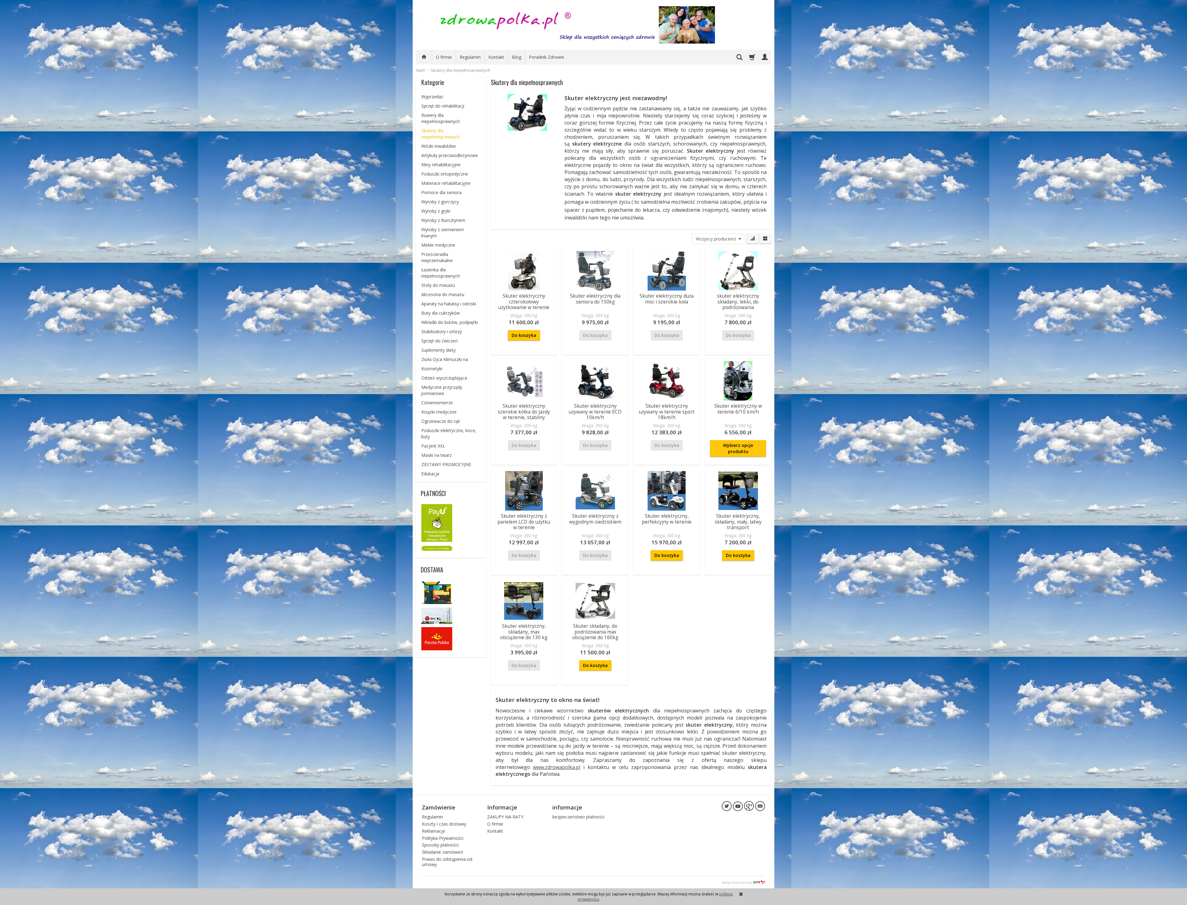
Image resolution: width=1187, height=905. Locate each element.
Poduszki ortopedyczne (444, 174)
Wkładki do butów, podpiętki (449, 322)
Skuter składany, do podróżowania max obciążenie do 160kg (595, 632)
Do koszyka (524, 335)
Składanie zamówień (442, 852)
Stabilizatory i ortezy (441, 331)
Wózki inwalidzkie (438, 146)
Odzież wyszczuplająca (444, 378)
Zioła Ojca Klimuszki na (444, 359)
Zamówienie (438, 807)
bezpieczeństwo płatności (578, 817)
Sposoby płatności (440, 845)
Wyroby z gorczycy (440, 202)
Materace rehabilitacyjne (445, 183)
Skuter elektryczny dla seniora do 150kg (595, 299)
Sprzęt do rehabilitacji (442, 106)
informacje (567, 807)
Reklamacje (433, 831)
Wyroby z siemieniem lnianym (442, 233)
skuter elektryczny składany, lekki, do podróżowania (738, 302)
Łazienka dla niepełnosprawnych (440, 273)
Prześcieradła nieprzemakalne (437, 257)
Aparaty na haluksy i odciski (448, 304)
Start (420, 70)
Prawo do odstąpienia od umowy (447, 861)
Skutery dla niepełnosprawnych (440, 134)
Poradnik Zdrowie (546, 57)
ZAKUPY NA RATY (505, 817)
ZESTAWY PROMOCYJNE (446, 464)
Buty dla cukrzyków (440, 313)
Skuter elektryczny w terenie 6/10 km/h (738, 409)
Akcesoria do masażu (442, 294)
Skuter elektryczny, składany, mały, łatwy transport (738, 522)
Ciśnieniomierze (437, 403)
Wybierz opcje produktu (738, 448)
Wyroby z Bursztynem (443, 220)
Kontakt (496, 57)
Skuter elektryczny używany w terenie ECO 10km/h (595, 412)
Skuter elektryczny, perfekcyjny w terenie (666, 519)
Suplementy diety (438, 350)
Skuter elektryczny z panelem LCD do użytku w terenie (523, 522)
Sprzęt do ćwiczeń (439, 341)
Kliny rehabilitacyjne (441, 165)
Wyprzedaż (432, 97)
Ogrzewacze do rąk (440, 421)
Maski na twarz (436, 455)
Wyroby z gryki (435, 211)
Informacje (502, 807)
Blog (516, 57)
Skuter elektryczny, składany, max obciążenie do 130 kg (523, 632)
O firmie (444, 57)
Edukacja (430, 474)
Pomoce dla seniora (441, 192)
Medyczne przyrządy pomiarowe (441, 390)
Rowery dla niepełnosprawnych (440, 118)
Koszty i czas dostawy (444, 824)
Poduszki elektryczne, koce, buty (448, 433)
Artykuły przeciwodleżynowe (449, 155)
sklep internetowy (737, 882)
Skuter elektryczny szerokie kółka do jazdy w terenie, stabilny (524, 412)
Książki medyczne (439, 412)
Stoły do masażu (438, 285)
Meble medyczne (438, 245)
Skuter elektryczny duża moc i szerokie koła (667, 299)
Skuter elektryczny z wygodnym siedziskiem (595, 519)
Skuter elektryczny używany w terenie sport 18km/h (667, 412)
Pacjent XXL (433, 446)
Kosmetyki (431, 369)
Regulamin (470, 57)
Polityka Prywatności (442, 838)
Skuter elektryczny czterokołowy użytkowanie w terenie (523, 302)
